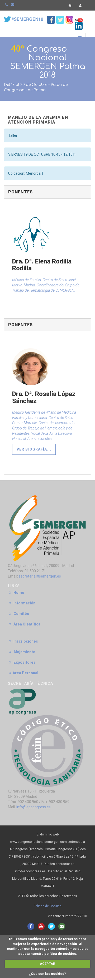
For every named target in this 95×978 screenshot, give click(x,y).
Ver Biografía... (34, 449)
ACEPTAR (47, 964)
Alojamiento (24, 652)
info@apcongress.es (33, 807)
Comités (21, 614)
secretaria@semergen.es (40, 576)
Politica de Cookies (47, 906)
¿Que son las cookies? (47, 974)
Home (18, 592)
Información (24, 603)
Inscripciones (25, 641)
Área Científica (26, 624)
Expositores (24, 662)
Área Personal (25, 673)
